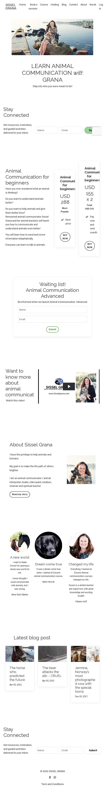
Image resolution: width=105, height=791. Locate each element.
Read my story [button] (19, 494)
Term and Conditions (52, 784)
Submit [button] (52, 329)
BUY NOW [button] (65, 237)
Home (22, 4)
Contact (73, 4)
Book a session (33, 6)
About (84, 4)
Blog (64, 4)
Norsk (93, 4)
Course (44, 4)
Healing (55, 4)
